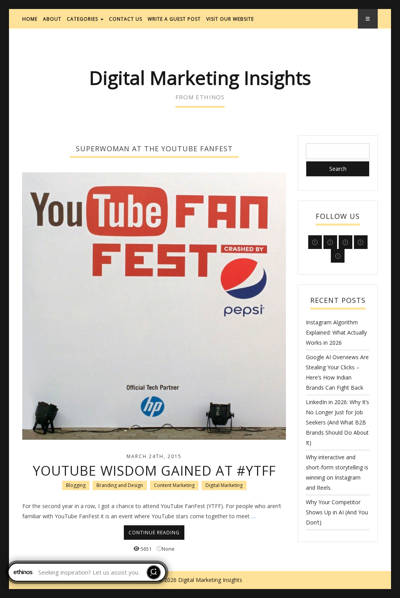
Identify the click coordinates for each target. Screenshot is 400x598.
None (168, 548)
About (52, 19)
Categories (83, 19)
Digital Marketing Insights (200, 77)
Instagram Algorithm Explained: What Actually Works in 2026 (336, 332)
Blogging (76, 485)
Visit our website (230, 19)
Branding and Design (119, 485)
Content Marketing (174, 485)
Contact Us (125, 19)
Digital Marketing (224, 485)
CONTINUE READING (154, 532)
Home (30, 19)
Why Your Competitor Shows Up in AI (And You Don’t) (337, 512)
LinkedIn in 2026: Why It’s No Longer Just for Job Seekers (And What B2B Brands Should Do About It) (337, 422)
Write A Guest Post (174, 19)
